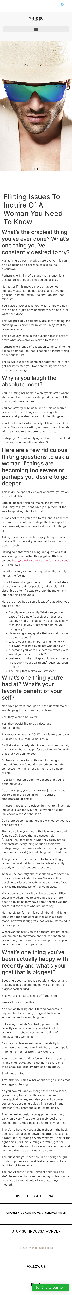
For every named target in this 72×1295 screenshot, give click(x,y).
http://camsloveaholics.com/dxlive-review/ (40, 560)
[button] (36, 29)
